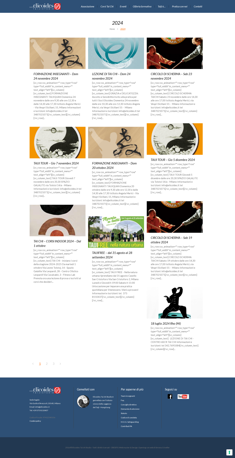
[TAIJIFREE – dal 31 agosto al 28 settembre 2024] (116, 232)
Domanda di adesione (130, 409)
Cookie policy (35, 421)
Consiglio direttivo (129, 404)
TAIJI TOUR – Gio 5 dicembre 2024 (173, 160)
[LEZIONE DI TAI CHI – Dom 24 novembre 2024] (116, 53)
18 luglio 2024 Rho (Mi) (166, 323)
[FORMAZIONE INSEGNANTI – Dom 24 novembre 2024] (58, 53)
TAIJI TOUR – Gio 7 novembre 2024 (56, 163)
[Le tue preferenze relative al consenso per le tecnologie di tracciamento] (229, 452)
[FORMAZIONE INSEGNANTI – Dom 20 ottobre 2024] (116, 142)
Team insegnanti (128, 396)
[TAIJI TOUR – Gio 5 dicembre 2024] (175, 139)
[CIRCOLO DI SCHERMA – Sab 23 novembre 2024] (175, 53)
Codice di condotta (129, 417)
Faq (122, 400)
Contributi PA (126, 426)
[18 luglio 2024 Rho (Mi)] (175, 303)
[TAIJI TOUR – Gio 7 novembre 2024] (58, 142)
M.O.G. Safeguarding (130, 422)
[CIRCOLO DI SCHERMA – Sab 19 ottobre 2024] (175, 217)
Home (112, 29)
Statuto (124, 413)
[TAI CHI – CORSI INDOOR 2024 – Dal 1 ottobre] (58, 220)
